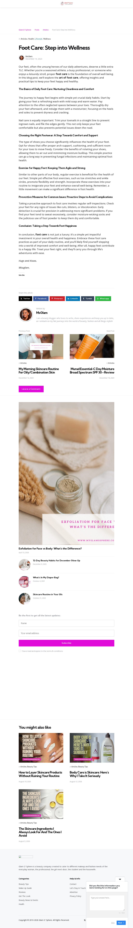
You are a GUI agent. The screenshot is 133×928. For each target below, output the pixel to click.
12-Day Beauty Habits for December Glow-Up (56, 560)
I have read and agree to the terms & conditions (42, 651)
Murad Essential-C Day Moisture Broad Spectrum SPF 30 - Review (92, 370)
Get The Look (24, 896)
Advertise (74, 892)
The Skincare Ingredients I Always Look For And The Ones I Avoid (40, 832)
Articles (24, 39)
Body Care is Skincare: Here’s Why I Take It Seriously (89, 774)
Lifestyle (38, 39)
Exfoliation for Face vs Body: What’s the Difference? (50, 548)
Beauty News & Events (28, 900)
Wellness (47, 39)
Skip (113, 923)
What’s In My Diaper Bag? (46, 577)
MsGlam (28, 56)
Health (31, 39)
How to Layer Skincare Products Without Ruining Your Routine (40, 774)
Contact (73, 884)
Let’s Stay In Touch (78, 888)
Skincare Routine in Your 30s (47, 594)
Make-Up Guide (25, 888)
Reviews (22, 892)
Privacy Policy (75, 896)
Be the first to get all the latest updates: (40, 615)
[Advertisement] (66, 16)
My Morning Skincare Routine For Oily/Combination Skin (39, 370)
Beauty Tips (32, 767)
